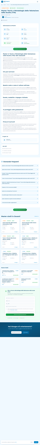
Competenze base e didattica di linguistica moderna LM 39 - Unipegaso (29, 239)
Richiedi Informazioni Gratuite (21, 49)
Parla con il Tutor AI (17, 332)
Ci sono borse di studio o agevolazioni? (20, 202)
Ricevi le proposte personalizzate (20, 314)
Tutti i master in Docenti (7, 148)
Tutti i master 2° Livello (7, 152)
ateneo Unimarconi (8, 65)
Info (16, 442)
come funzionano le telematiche (16, 129)
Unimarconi (5, 20)
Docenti (8, 4)
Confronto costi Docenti (7, 150)
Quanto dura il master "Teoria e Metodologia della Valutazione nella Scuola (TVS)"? (20, 169)
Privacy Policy (12, 309)
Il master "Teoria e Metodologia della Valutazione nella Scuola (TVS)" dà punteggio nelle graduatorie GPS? (20, 174)
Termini (16, 309)
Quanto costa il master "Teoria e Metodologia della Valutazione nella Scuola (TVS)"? (20, 165)
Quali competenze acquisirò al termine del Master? (20, 198)
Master (5, 4)
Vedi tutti (36, 216)
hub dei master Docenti (23, 64)
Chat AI (26, 332)
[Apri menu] (37, 1)
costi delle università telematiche (23, 93)
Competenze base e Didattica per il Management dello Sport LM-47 (10, 255)
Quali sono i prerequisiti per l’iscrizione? (20, 191)
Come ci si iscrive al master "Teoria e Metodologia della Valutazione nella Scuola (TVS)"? (20, 178)
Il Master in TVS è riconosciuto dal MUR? (20, 187)
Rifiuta (32, 442)
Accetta (36, 442)
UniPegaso (24, 241)
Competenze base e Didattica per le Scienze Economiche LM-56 (29, 255)
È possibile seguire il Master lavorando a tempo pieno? (20, 195)
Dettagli (16, 231)
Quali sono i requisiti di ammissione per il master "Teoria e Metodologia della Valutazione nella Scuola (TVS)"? (20, 183)
